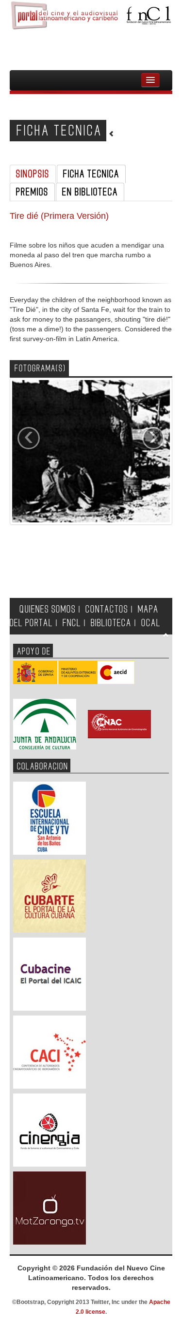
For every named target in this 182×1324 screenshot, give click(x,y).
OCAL (151, 623)
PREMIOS (32, 192)
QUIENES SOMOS (47, 609)
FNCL (72, 623)
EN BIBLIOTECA (90, 192)
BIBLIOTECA (111, 623)
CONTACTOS (106, 609)
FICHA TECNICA (91, 174)
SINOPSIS (33, 174)
